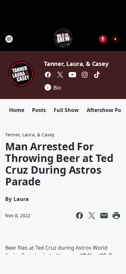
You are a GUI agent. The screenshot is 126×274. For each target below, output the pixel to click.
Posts (39, 110)
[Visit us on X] (60, 75)
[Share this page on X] (91, 215)
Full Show (66, 110)
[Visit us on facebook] (48, 75)
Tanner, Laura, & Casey (76, 64)
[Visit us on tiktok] (97, 75)
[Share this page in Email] (104, 215)
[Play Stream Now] (115, 39)
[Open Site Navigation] (9, 39)
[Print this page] (116, 215)
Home (16, 110)
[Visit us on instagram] (85, 75)
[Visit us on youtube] (72, 75)
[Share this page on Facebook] (79, 215)
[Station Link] (63, 38)
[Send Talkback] (103, 39)
